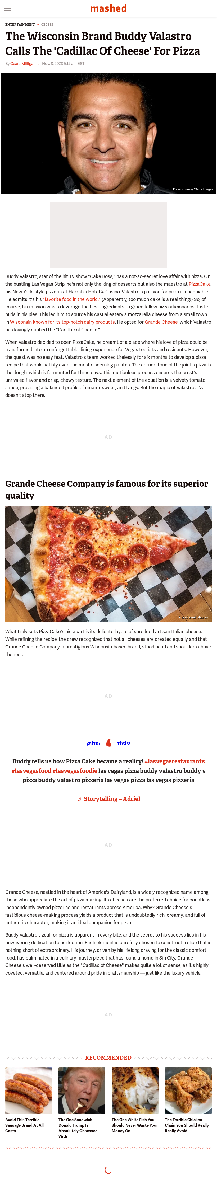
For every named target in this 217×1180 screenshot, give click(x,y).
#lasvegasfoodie (74, 771)
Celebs (47, 24)
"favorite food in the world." (72, 299)
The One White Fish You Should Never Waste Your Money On (135, 1125)
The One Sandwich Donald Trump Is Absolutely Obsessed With (78, 1128)
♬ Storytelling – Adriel (108, 799)
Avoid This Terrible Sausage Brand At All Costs (24, 1125)
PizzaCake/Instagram (193, 617)
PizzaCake (199, 284)
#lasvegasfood (31, 771)
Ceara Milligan (23, 63)
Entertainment (20, 24)
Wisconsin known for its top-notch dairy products (62, 322)
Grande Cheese (161, 322)
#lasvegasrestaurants (174, 761)
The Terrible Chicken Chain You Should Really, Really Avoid (187, 1125)
